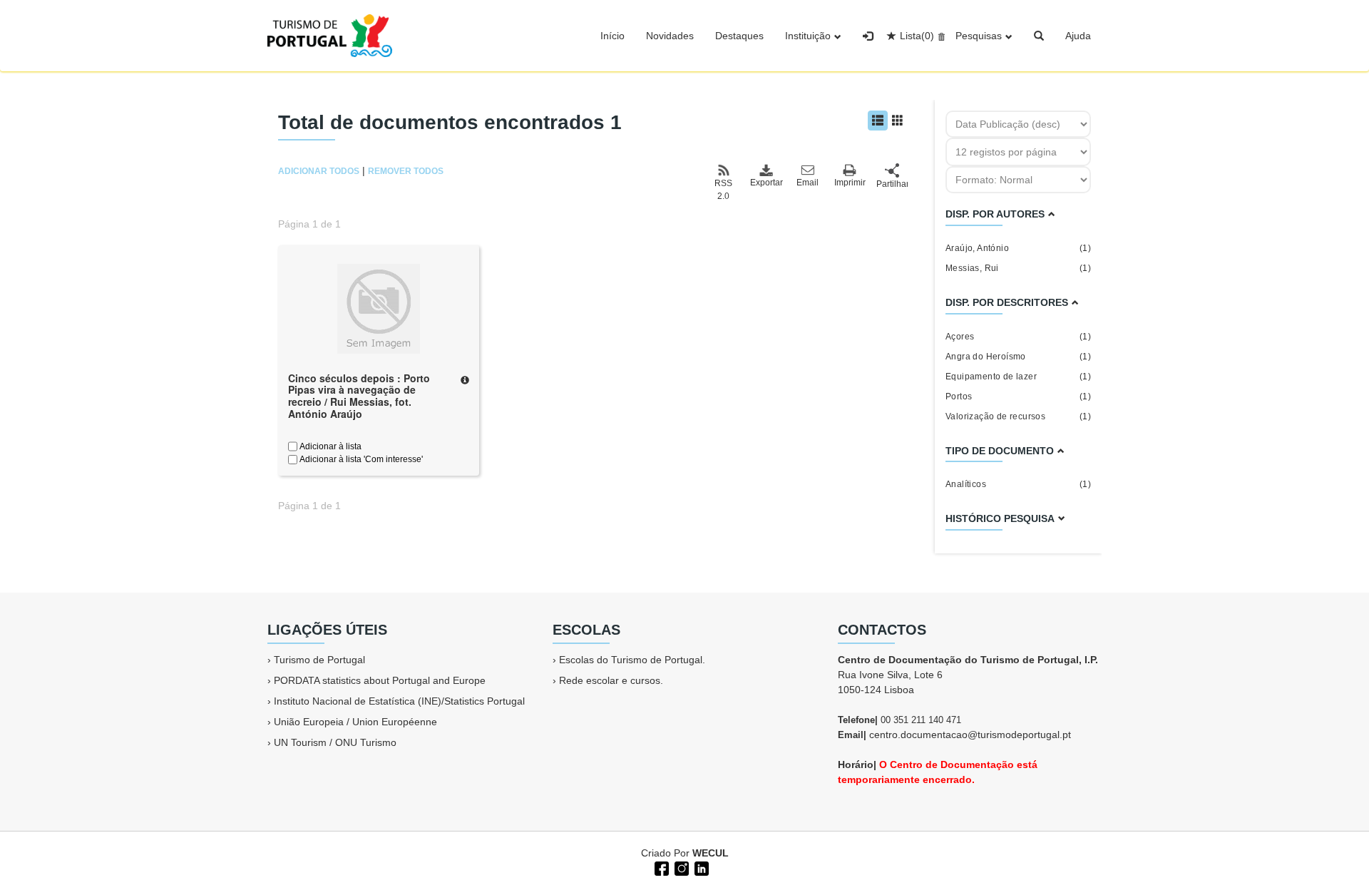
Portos (1018, 396)
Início (612, 35)
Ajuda (1078, 35)
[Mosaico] (898, 121)
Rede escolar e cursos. (611, 680)
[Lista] (878, 121)
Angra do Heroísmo (1018, 357)
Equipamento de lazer (1018, 377)
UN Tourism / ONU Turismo (335, 742)
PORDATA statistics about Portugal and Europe (380, 680)
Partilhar (892, 184)
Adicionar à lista (329, 446)
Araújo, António (1018, 248)
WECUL (710, 853)
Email (807, 183)
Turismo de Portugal (319, 659)
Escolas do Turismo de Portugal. (632, 659)
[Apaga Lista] (939, 35)
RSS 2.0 (723, 189)
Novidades (670, 35)
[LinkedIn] (700, 867)
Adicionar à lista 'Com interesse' (360, 459)
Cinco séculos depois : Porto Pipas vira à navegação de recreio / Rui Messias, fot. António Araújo (359, 396)
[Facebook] (660, 867)
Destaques (739, 35)
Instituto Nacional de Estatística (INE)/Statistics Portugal (399, 701)
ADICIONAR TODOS (318, 171)
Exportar (765, 183)
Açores (1018, 337)
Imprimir (850, 183)
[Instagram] (680, 867)
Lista (917, 35)
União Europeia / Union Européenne (355, 721)
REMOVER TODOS (405, 171)
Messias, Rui (1018, 268)
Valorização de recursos (1018, 416)
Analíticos (1018, 484)
